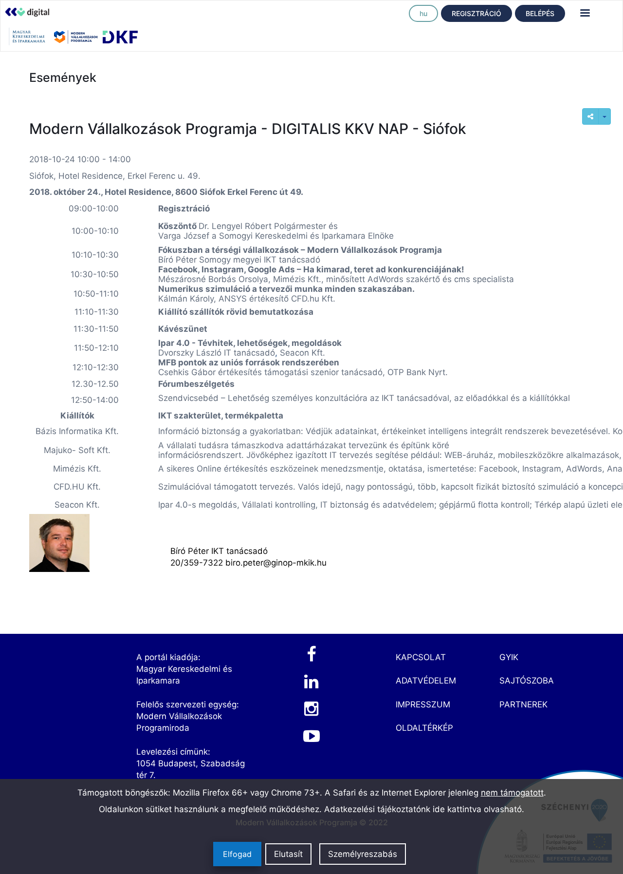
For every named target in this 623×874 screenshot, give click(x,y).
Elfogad (237, 854)
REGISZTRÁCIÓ (476, 13)
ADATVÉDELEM (426, 680)
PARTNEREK (523, 704)
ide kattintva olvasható (477, 809)
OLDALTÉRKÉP (424, 728)
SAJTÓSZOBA (526, 680)
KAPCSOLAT (421, 657)
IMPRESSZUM (423, 704)
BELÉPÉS (540, 13)
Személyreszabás (362, 854)
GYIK (508, 657)
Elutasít (288, 854)
